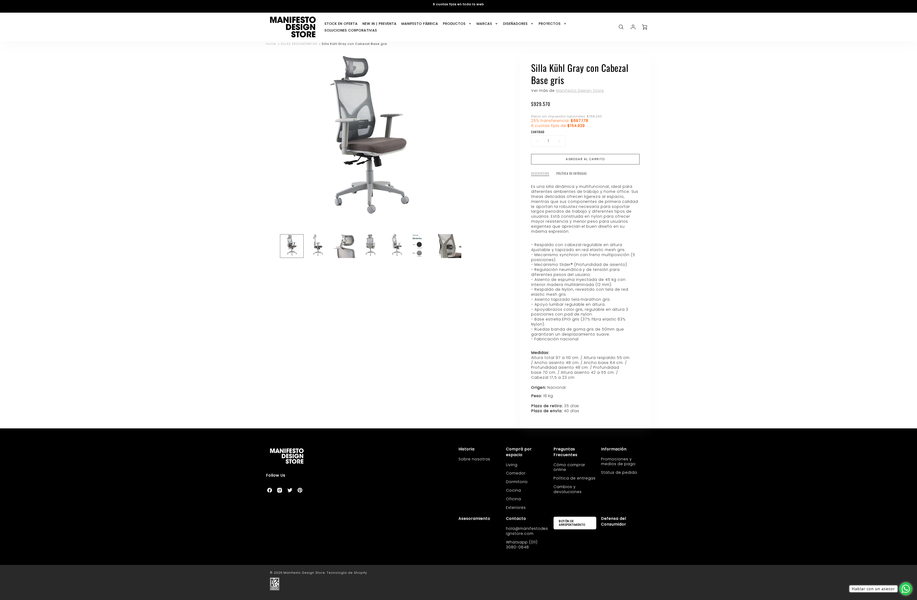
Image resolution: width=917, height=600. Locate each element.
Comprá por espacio (519, 452)
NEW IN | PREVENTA (380, 23)
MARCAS (484, 23)
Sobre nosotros (474, 459)
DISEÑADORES (515, 23)
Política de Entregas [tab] (571, 174)
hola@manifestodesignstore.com (527, 531)
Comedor (516, 473)
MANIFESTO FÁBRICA (419, 23)
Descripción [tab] (540, 174)
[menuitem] (341, 23)
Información (614, 449)
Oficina (513, 499)
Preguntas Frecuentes (565, 452)
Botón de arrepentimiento (572, 522)
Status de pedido (619, 472)
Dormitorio (517, 481)
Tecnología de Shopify (347, 573)
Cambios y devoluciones (568, 489)
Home (271, 44)
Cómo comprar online (569, 467)
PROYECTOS (550, 23)
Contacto (516, 518)
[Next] (477, 142)
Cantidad (537, 132)
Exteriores (516, 507)
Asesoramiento (474, 518)
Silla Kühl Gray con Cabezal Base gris (354, 44)
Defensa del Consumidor (613, 521)
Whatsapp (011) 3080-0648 (521, 544)
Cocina (513, 490)
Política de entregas (575, 478)
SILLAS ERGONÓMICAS (299, 44)
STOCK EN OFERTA (341, 23)
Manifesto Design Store (580, 90)
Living (511, 465)
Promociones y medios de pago (618, 461)
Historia (466, 449)
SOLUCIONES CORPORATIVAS (351, 30)
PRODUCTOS (454, 23)
